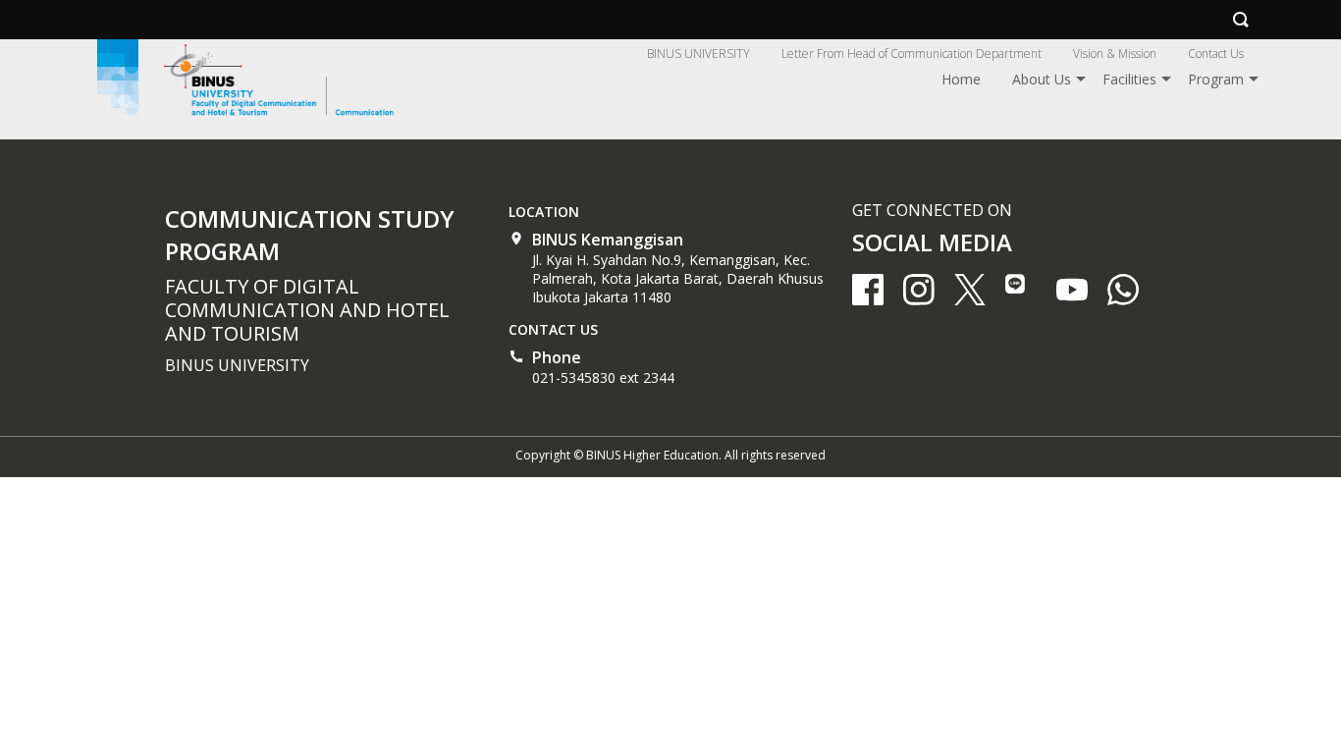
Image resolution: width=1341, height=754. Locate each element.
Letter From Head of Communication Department (911, 53)
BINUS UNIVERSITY (698, 53)
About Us (1041, 79)
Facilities (1129, 79)
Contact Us (1216, 53)
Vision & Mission (1114, 53)
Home (961, 79)
